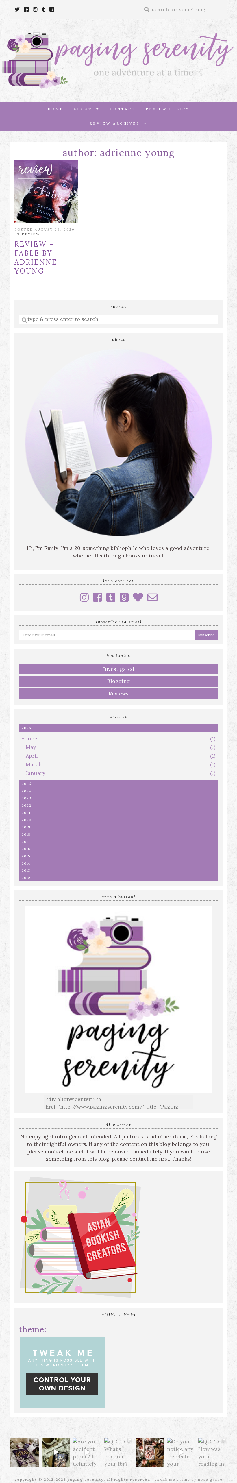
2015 (26, 856)
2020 (27, 820)
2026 (26, 728)
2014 (26, 863)
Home (56, 109)
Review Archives (117, 123)
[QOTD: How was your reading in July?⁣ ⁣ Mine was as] (212, 1452)
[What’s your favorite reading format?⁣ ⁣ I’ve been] (56, 1452)
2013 (26, 870)
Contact (123, 109)
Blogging (118, 681)
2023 (26, 798)
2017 (26, 841)
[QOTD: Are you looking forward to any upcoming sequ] (24, 1452)
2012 (26, 878)
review (31, 234)
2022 (26, 805)
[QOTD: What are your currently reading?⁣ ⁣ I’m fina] (150, 1452)
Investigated (118, 669)
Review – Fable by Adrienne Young (35, 258)
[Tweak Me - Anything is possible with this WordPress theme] (62, 1372)
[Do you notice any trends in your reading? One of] (181, 1452)
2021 (26, 812)
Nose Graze (210, 1479)
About (85, 109)
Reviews (119, 693)
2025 (26, 784)
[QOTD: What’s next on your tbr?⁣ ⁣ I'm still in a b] (118, 1452)
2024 (26, 791)
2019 (26, 827)
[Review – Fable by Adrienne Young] (46, 192)
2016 (26, 849)
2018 (26, 834)
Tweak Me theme (172, 1479)
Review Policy (167, 109)
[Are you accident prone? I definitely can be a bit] (87, 1452)
